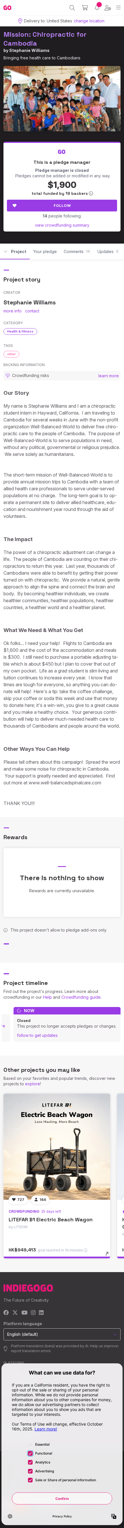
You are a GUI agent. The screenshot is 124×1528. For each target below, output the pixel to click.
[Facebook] (6, 1313)
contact (32, 310)
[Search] (72, 7)
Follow (62, 205)
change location (89, 20)
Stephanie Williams (29, 50)
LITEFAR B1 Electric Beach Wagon (51, 1219)
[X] (15, 1313)
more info (12, 310)
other (11, 354)
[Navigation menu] (118, 7)
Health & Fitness (20, 331)
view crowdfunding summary (62, 225)
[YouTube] (24, 1313)
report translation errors (31, 1351)
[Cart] (84, 7)
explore (32, 1083)
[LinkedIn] (41, 1313)
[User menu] (108, 8)
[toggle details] (108, 1256)
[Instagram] (33, 1313)
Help (47, 997)
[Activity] (97, 7)
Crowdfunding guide (81, 997)
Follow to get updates (37, 1035)
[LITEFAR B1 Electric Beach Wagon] (56, 1147)
